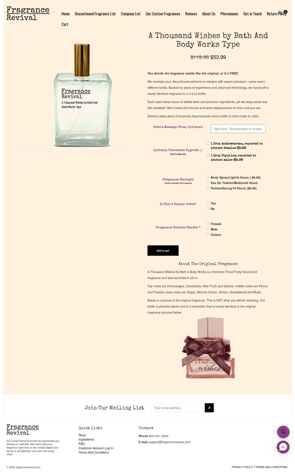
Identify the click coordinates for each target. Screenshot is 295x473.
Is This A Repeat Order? (178, 204)
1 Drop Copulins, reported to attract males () (233, 158)
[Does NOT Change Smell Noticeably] (201, 150)
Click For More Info (178, 154)
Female (216, 224)
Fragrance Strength (178, 179)
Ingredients (86, 439)
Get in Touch (252, 13)
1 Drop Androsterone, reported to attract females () (237, 146)
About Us (208, 13)
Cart (65, 24)
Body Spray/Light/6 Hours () (236, 177)
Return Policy (276, 13)
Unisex (216, 234)
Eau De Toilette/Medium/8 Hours (234, 183)
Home (66, 13)
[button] (283, 432)
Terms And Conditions (94, 452)
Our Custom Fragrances (163, 13)
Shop (82, 435)
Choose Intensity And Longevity (178, 183)
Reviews (191, 13)
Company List (131, 13)
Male (214, 229)
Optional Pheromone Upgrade (176, 150)
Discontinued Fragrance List (95, 13)
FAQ (82, 443)
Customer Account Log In (96, 448)
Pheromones (229, 13)
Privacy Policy (242, 467)
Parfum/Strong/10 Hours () (234, 188)
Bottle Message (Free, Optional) (178, 127)
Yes (213, 203)
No (213, 208)
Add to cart (163, 250)
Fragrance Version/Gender (178, 227)
